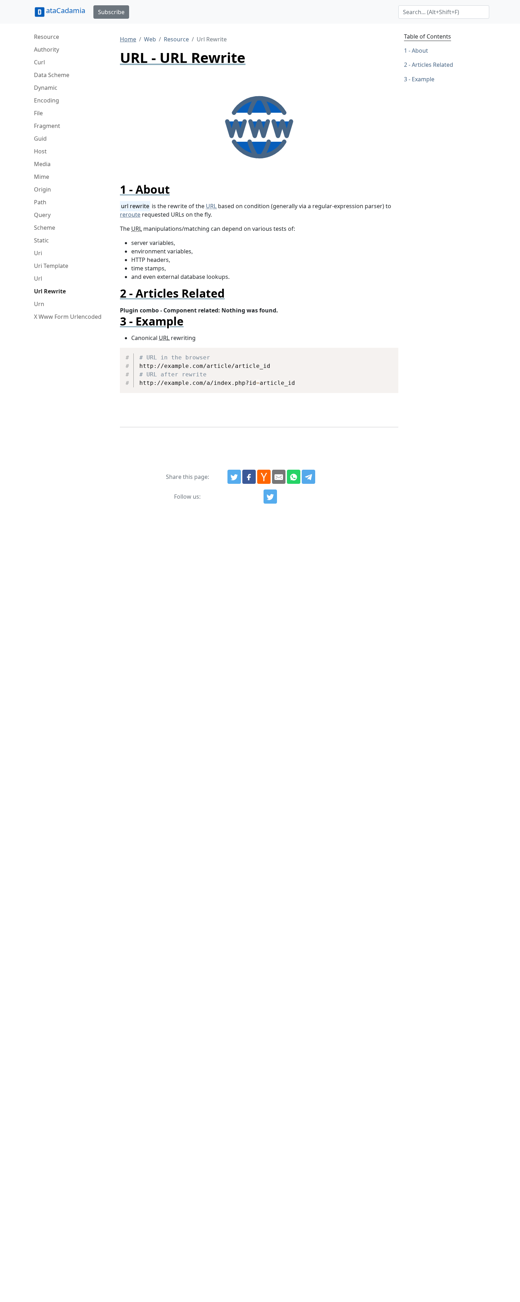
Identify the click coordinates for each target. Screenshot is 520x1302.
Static (41, 240)
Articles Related (432, 65)
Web (150, 39)
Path (40, 202)
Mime (41, 177)
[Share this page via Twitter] (234, 477)
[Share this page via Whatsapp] (293, 477)
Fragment (47, 126)
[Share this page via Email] (278, 477)
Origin (42, 189)
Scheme (44, 227)
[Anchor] (175, 189)
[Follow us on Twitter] (270, 496)
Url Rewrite (50, 291)
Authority (46, 49)
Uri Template (51, 266)
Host (40, 151)
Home (128, 39)
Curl (39, 62)
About (420, 50)
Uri (38, 253)
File (38, 113)
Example (423, 79)
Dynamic (45, 88)
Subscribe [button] (111, 12)
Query (42, 215)
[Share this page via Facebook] (249, 477)
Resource (46, 37)
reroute (130, 214)
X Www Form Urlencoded (68, 317)
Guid (40, 138)
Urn (39, 304)
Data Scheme (51, 75)
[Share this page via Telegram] (308, 477)
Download (384, 354)
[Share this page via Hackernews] (264, 477)
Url (38, 278)
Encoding (46, 100)
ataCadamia (65, 10)
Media (42, 164)
